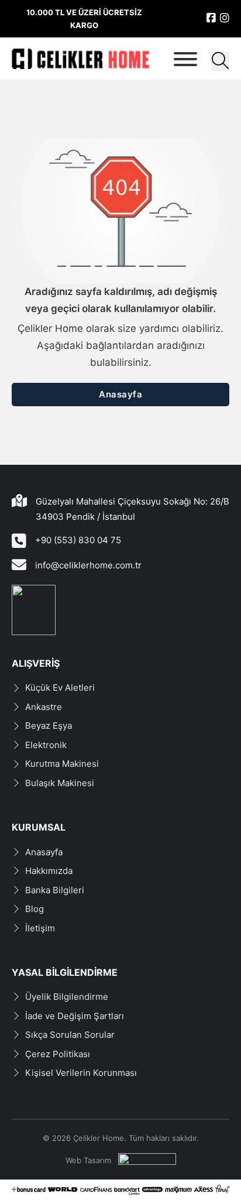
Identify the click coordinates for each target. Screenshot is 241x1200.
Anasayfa (120, 394)
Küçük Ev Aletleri (60, 687)
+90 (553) (56, 540)
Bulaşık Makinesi (59, 782)
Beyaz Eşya (48, 725)
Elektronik (46, 744)
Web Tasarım (88, 1160)
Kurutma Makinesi (62, 763)
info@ (47, 565)
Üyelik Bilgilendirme (66, 996)
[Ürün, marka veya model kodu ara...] (220, 61)
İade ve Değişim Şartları (74, 1015)
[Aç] (185, 59)
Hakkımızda (49, 870)
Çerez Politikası (57, 1054)
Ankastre (43, 706)
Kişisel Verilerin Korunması (81, 1072)
